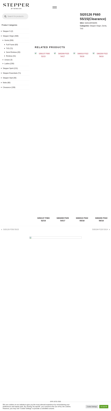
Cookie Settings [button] (92, 406)
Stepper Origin (95, 26)
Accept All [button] (104, 406)
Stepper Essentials (10, 73)
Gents (104, 26)
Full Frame (10, 45)
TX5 (81, 29)
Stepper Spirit (8, 68)
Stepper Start (8, 78)
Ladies (7, 63)
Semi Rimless (11, 52)
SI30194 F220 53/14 (100, 230)
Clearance (7, 87)
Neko (5, 83)
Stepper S (7, 31)
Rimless (9, 56)
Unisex (7, 60)
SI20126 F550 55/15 (10, 230)
